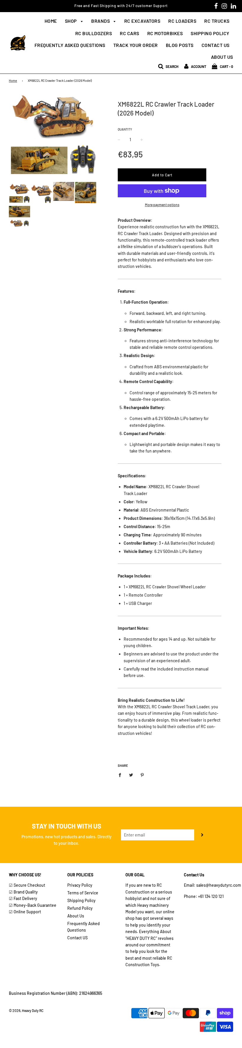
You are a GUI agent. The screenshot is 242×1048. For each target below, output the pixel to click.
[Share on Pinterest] (142, 774)
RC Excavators (142, 21)
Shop (71, 21)
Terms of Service (82, 892)
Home (51, 21)
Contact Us (216, 45)
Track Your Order (135, 45)
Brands (101, 21)
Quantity (125, 129)
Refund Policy (80, 908)
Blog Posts (180, 45)
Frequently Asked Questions (70, 45)
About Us (222, 57)
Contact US (77, 937)
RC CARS (129, 33)
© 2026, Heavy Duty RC (26, 1010)
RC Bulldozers (93, 33)
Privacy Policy (79, 885)
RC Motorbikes (165, 33)
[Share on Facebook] (121, 774)
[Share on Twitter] (131, 774)
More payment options (162, 205)
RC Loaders (182, 21)
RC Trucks (217, 21)
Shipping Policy (210, 33)
